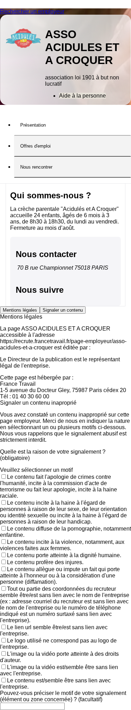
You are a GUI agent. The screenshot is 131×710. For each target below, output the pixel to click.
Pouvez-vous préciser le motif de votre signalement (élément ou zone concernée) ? (63, 696)
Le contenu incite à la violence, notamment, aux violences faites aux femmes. (62, 545)
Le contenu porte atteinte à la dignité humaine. (64, 555)
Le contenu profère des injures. (45, 562)
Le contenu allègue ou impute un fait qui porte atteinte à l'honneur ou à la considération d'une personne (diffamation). (60, 575)
